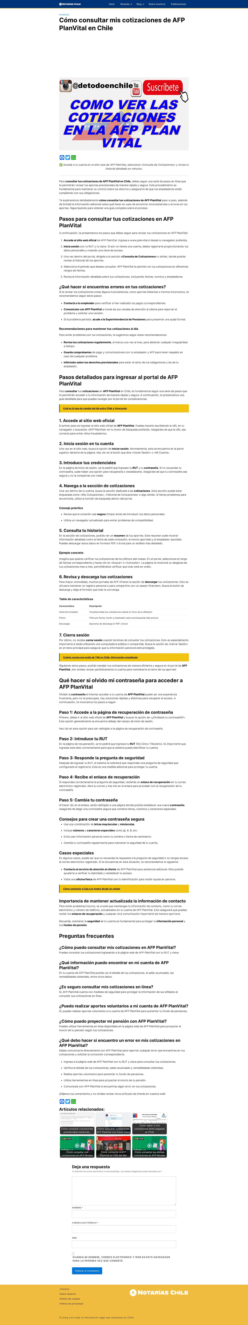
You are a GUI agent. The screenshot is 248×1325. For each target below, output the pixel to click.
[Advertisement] (124, 56)
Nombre (77, 1207)
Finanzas (64, 14)
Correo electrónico (85, 1223)
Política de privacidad (71, 1303)
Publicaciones (178, 4)
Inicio (112, 4)
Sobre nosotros (157, 4)
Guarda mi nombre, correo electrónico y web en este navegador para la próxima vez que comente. (121, 1259)
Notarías (125, 4)
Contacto (64, 1289)
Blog (139, 4)
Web (74, 1238)
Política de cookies (70, 1299)
